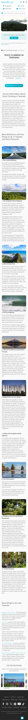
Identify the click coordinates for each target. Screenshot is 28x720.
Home (4, 50)
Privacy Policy (16, 707)
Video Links (23, 707)
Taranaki (15, 50)
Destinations (8, 6)
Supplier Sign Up (6, 699)
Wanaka (6, 688)
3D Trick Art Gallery (7, 643)
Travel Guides (21, 8)
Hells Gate (4, 622)
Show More (18, 78)
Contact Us (13, 697)
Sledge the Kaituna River (8, 612)
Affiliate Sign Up (22, 699)
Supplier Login (20, 697)
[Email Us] (22, 718)
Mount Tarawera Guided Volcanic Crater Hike (14, 653)
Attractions (8, 8)
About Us (6, 697)
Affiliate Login (14, 699)
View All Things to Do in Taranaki (14, 85)
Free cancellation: (5, 43)
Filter (15, 38)
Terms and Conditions (7, 707)
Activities (21, 6)
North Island (9, 50)
